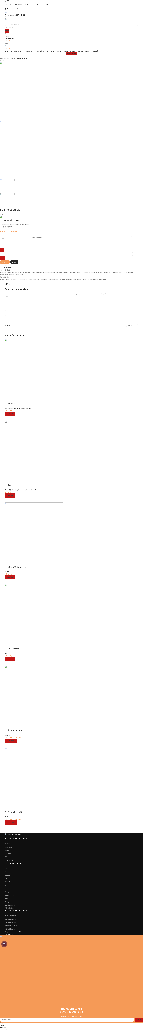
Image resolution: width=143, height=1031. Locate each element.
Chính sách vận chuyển (11, 926)
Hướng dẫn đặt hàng (10, 915)
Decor (6, 898)
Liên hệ (7, 850)
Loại (2, 239)
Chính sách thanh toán (11, 919)
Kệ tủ (6, 888)
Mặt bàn (7, 872)
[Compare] (7, 827)
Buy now (14, 262)
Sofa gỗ (13, 58)
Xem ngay (27, 225)
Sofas (7, 58)
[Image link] (17, 835)
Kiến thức (7, 857)
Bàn (6, 868)
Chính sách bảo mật (10, 929)
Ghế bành (7, 882)
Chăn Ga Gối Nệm (9, 895)
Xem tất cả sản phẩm (71, 53)
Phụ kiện (7, 902)
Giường (7, 892)
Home (2, 58)
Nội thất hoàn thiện (10, 905)
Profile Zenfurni (9, 860)
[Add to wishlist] (7, 808)
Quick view (12, 827)
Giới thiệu (7, 843)
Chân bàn (7, 875)
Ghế (6, 878)
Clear (31, 241)
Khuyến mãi (8, 853)
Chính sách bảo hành (10, 922)
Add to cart (5, 262)
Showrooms (8, 847)
